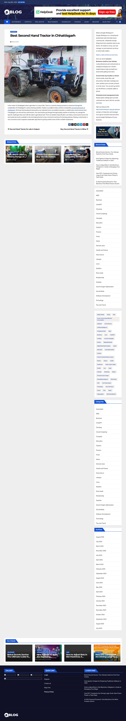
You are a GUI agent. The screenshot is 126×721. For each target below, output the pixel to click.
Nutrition (98, 268)
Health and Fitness (102, 250)
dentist (99, 342)
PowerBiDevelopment (102, 379)
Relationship (53, 22)
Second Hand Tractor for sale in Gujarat (24, 129)
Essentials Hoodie (109, 349)
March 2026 (99, 546)
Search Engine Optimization (105, 286)
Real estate (39, 22)
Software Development (103, 296)
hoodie (99, 368)
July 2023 (99, 628)
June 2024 (99, 582)
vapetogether (100, 394)
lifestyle (99, 372)
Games (105, 360)
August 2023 (100, 623)
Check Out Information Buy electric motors (47, 155)
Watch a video (100, 55)
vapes (109, 390)
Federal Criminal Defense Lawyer (105, 357)
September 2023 (101, 619)
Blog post (106, 22)
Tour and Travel (101, 305)
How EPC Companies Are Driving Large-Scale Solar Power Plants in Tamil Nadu (107, 175)
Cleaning (99, 209)
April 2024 (99, 592)
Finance (98, 232)
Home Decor (100, 254)
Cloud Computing (101, 213)
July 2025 (99, 555)
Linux (98, 264)
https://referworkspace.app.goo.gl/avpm (108, 109)
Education (99, 223)
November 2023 (101, 610)
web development (111, 394)
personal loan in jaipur (103, 375)
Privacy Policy (49, 692)
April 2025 (99, 560)
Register (95, 22)
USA (104, 390)
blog (110, 331)
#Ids (114, 314)
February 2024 (100, 596)
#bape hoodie (100, 314)
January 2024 (100, 601)
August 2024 (100, 578)
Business (99, 200)
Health (111, 360)
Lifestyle (28, 22)
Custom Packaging (108, 338)
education (99, 349)
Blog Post (47, 687)
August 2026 (100, 537)
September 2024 (101, 573)
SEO (98, 383)
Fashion (77, 22)
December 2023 (101, 605)
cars (106, 334)
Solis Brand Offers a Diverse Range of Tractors (16, 156)
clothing (99, 338)
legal (110, 368)
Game (98, 241)
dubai (114, 346)
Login (86, 22)
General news (100, 245)
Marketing (106, 372)
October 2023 (100, 614)
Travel (98, 390)
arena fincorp (108, 323)
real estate (113, 379)
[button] (117, 22)
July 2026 (99, 541)
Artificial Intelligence (102, 327)
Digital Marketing (108, 342)
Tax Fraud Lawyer (106, 383)
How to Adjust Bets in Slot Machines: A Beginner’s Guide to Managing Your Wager (108, 167)
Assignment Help (101, 331)
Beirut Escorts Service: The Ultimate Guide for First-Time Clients (18, 656)
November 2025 (101, 550)
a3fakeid (99, 323)
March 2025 (99, 564)
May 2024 (99, 587)
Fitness (99, 360)
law (105, 368)
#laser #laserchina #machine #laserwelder (104, 319)
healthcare (100, 364)
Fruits (98, 236)
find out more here (112, 55)
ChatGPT (99, 204)
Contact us (47, 683)
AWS (97, 195)
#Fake (108, 314)
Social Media (100, 291)
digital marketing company (103, 346)
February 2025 (100, 569)
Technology (66, 22)
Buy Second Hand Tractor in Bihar (74, 129)
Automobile (16, 22)
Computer (99, 218)
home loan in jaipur (111, 364)
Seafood (98, 282)
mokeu (114, 372)
